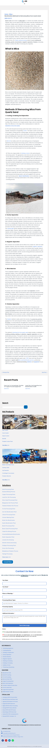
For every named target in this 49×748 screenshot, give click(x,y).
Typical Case (6, 694)
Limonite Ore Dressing (8, 539)
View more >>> (6, 557)
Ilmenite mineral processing (9, 542)
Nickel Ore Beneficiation (8, 520)
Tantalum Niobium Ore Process (10, 505)
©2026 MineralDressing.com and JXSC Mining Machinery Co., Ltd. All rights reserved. (24, 746)
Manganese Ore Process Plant (10, 502)
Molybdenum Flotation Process (10, 551)
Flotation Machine (6, 476)
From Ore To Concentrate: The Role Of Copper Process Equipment (13, 386)
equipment (36, 361)
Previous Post (5, 372)
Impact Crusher (5, 435)
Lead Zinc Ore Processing (9, 497)
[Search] (26, 407)
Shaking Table (5, 467)
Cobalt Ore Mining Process (9, 531)
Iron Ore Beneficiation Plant (9, 511)
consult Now (8, 562)
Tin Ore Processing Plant (8, 508)
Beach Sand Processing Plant (10, 528)
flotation (9, 319)
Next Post (45, 372)
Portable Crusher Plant (7, 441)
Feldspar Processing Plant (9, 545)
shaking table (10, 228)
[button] (24, 3)
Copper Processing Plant (8, 494)
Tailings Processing (7, 553)
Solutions (5, 670)
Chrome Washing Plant (8, 517)
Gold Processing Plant (8, 489)
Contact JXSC (6, 728)
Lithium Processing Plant (8, 514)
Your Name (5, 580)
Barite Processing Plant (8, 525)
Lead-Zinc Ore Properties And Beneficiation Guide (33, 386)
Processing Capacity (7, 606)
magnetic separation (37, 246)
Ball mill (9, 141)
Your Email (5, 586)
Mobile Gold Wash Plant (8, 464)
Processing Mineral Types (8, 600)
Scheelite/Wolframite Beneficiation (11, 534)
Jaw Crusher (5, 430)
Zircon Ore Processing (8, 548)
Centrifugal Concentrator (8, 473)
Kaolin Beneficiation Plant (9, 523)
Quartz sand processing (21, 40)
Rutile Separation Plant (8, 537)
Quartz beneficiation (24, 176)
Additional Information (8, 613)
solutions (29, 361)
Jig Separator (5, 470)
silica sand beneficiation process (26, 360)
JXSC (27, 358)
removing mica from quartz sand (20, 332)
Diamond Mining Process (8, 491)
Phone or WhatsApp (7, 593)
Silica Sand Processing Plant (9, 500)
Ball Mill (4, 438)
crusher (25, 130)
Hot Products (6, 645)
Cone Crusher (5, 433)
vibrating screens (25, 153)
